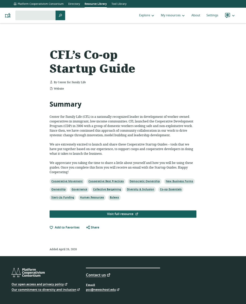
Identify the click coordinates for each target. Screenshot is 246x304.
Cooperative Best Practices (106, 181)
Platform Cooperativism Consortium (40, 4)
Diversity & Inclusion (140, 189)
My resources (171, 15)
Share (94, 227)
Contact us (96, 274)
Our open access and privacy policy (38, 284)
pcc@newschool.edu (101, 289)
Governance (79, 189)
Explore (144, 15)
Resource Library (96, 4)
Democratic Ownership (144, 181)
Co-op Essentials (171, 189)
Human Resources (92, 197)
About (195, 15)
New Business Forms (179, 181)
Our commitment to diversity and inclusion (44, 289)
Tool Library (118, 4)
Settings (212, 15)
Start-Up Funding (62, 197)
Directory (74, 4)
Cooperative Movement (67, 181)
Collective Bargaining (107, 189)
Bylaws (114, 197)
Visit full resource (120, 214)
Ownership (58, 189)
